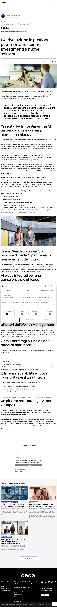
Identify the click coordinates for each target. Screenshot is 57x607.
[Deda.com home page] (28, 575)
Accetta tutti (46, 319)
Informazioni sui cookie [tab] (47, 290)
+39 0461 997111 (47, 586)
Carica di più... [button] (28, 558)
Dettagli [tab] (28, 290)
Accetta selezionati (28, 319)
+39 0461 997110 (47, 588)
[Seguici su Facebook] (55, 582)
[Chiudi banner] (54, 286)
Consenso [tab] (9, 290)
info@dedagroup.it (50, 590)
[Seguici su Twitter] (46, 582)
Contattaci (44, 594)
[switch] (21, 314)
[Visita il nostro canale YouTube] (42, 582)
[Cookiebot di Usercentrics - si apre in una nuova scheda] (46, 286)
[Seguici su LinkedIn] (49, 582)
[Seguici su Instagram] (52, 582)
